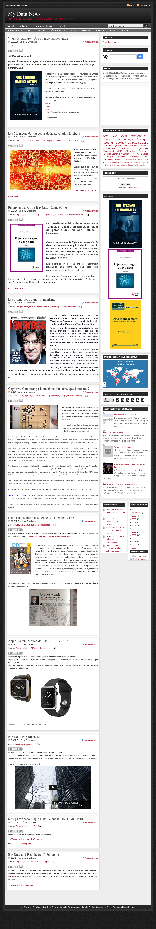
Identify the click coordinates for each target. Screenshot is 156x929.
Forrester (117, 159)
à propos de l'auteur (44, 25)
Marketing (86, 30)
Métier (30, 826)
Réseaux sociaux (76, 215)
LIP (30, 648)
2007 (134, 545)
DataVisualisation (31, 525)
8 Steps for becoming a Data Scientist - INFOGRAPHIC (46, 819)
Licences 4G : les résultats (125, 415)
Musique (124, 30)
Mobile (145, 154)
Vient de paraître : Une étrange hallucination (38, 38)
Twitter (122, 157)
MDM (119, 151)
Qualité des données (126, 145)
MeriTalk (15, 876)
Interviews (100, 30)
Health (27, 862)
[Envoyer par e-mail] (9, 50)
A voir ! (113, 30)
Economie (116, 154)
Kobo (47, 106)
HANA (105, 162)
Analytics (110, 157)
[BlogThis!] (12, 50)
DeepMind (55, 396)
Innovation (137, 154)
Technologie (40, 30)
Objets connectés (61, 215)
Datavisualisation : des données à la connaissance (41, 517)
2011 (134, 532)
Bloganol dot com (128, 907)
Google (63, 396)
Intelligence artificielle (33, 307)
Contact (61, 25)
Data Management (14, 30)
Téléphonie (142, 151)
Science (73, 30)
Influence (138, 159)
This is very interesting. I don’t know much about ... (115, 512)
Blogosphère (142, 148)
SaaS (145, 165)
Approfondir (13, 197)
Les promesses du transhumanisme (31, 299)
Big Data (19, 141)
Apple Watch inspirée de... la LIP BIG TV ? (38, 640)
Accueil (10, 25)
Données (109, 139)
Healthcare (35, 862)
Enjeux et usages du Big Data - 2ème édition (38, 207)
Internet (125, 148)
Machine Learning (74, 396)
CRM (146, 157)
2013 (134, 525)
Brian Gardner (90, 907)
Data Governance (31, 141)
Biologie (19, 307)
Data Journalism (114, 162)
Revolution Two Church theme (71, 907)
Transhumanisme (68, 307)
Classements (109, 151)
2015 (134, 519)
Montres (35, 648)
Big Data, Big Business (24, 736)
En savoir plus (15, 288)
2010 (134, 535)
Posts (132, 5)
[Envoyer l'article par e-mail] (11, 46)
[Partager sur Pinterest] (21, 50)
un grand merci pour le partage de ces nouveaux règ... (115, 539)
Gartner (110, 159)
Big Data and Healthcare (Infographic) (34, 854)
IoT (52, 215)
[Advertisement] (125, 104)
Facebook (107, 154)
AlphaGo (19, 396)
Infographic (45, 862)
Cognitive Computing (41, 396)
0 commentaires (91, 42)
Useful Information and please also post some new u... (115, 530)
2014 (134, 522)
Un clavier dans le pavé (113, 432)
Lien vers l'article (85, 190)
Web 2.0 (110, 135)
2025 (134, 509)
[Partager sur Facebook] (18, 50)
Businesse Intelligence (120, 165)
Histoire (25, 648)
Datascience (29, 744)
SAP (104, 157)
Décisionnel (132, 165)
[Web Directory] (139, 556)
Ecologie (145, 159)
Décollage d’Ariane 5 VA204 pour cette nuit (121, 484)
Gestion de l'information (129, 162)
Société (140, 157)
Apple (18, 648)
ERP (28, 30)
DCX (70, 141)
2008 (134, 541)
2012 (134, 529)
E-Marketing (130, 151)
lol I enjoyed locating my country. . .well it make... (114, 521)
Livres (117, 157)
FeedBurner (134, 187)
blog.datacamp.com (23, 844)
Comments (145, 5)
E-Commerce (131, 157)
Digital (75, 141)
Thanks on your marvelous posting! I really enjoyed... (114, 548)
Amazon (48, 103)
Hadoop (139, 165)
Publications (24, 25)
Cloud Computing (31, 215)
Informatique (109, 148)
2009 (134, 538)
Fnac (47, 109)
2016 (134, 516)
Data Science (61, 141)
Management (126, 154)
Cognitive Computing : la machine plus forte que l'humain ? (48, 388)
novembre (136, 513)
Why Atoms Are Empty (123, 447)
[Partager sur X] (15, 50)
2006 (134, 548)
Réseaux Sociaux (58, 30)
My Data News (26, 907)
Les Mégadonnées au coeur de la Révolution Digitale (44, 133)
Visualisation (45, 525)
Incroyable (143, 143)
